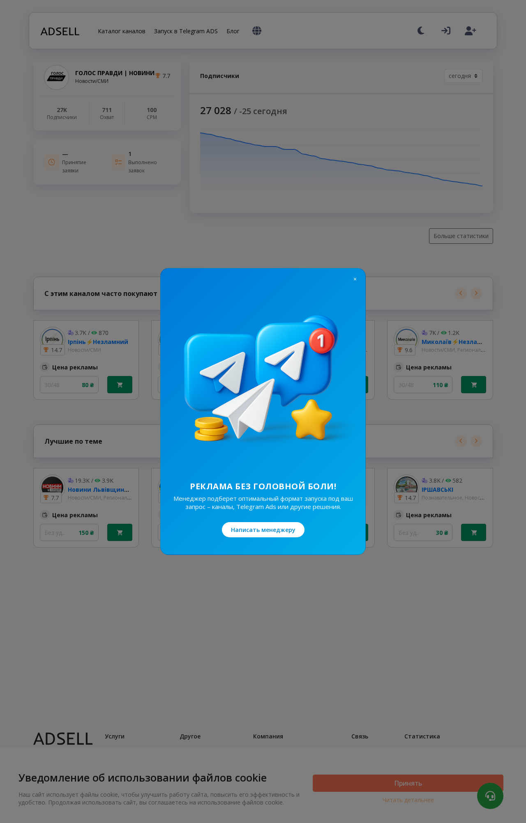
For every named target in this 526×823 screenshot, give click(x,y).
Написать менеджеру (263, 530)
